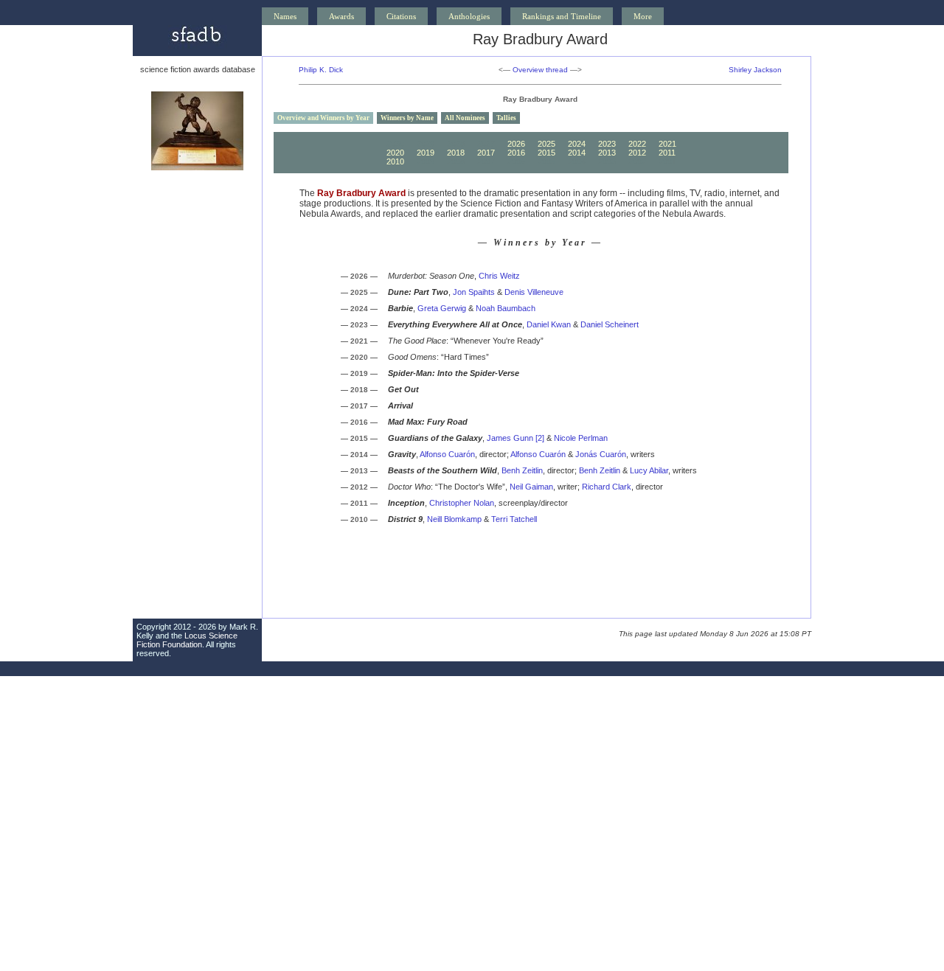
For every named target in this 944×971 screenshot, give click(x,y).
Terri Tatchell (514, 519)
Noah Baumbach (505, 308)
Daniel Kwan (549, 324)
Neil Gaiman (531, 486)
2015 (546, 152)
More (643, 16)
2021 (667, 143)
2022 (637, 143)
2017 (486, 152)
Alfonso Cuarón (447, 454)
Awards (341, 16)
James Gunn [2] (515, 438)
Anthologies (469, 16)
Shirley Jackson (755, 70)
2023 (607, 143)
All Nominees (465, 118)
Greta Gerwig (441, 308)
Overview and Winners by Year (323, 118)
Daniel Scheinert (609, 324)
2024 (577, 143)
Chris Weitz (499, 275)
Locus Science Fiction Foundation (186, 640)
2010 (395, 161)
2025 (546, 143)
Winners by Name (407, 118)
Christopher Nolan (461, 502)
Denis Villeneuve (533, 292)
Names (285, 16)
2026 (516, 143)
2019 (425, 152)
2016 (516, 152)
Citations (401, 16)
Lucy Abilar (649, 470)
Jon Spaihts (474, 292)
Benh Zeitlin (522, 470)
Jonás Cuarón (600, 454)
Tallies (506, 118)
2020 (395, 152)
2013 (607, 152)
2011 (667, 152)
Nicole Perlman (581, 438)
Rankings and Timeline (561, 16)
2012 (637, 152)
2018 (456, 152)
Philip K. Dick (321, 70)
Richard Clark (606, 486)
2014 (577, 152)
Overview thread (540, 70)
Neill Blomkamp (454, 519)
